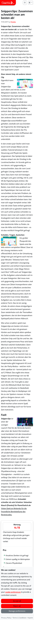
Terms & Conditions (19, 618)
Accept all (17, 601)
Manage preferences (17, 611)
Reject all (17, 606)
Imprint (30, 618)
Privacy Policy (6, 618)
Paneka (13, 22)
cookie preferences (13, 592)
